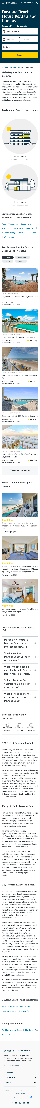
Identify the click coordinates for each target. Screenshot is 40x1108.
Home (4, 67)
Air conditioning (8, 233)
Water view (18, 228)
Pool (4, 224)
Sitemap (23, 1091)
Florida (17, 67)
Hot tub (8, 261)
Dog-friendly (22, 257)
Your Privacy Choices (23, 1097)
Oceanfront (26, 224)
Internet (21, 261)
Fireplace (32, 233)
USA (10, 67)
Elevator (21, 233)
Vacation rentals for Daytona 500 (16, 1006)
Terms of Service (20, 1093)
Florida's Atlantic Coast (12, 1030)
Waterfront (30, 228)
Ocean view (13, 224)
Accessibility (11, 1097)
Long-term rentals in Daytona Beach (17, 1011)
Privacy (35, 1091)
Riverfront (6, 228)
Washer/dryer (10, 237)
